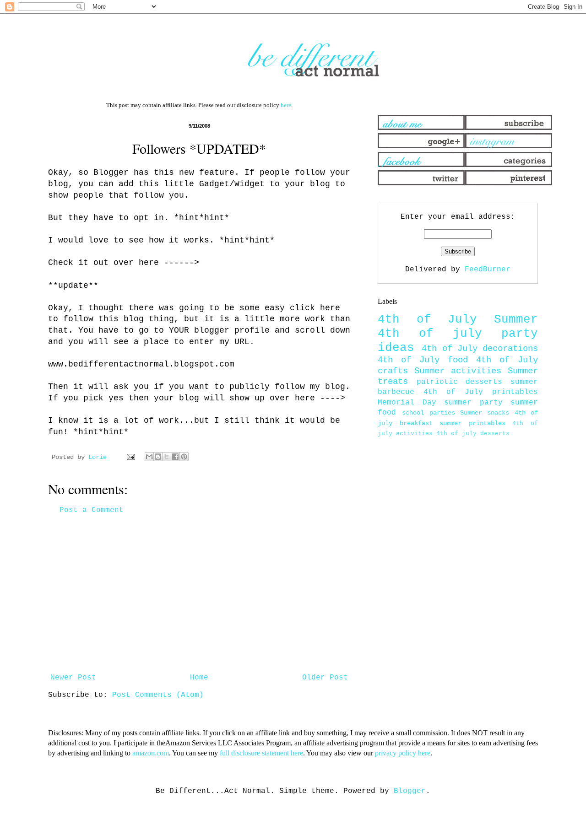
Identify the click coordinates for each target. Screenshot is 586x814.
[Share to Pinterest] (184, 456)
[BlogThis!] (158, 456)
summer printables (472, 423)
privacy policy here (402, 753)
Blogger (410, 791)
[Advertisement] (199, 594)
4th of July (427, 319)
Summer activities (457, 371)
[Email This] (149, 456)
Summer (516, 319)
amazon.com (150, 753)
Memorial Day (407, 403)
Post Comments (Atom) (158, 695)
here (286, 105)
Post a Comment (92, 510)
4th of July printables (480, 392)
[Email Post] (131, 457)
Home (199, 678)
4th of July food (423, 360)
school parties (428, 412)
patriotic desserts (460, 382)
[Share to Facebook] (175, 456)
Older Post (325, 678)
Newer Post (73, 678)
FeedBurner (487, 269)
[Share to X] (166, 456)
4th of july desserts (473, 433)
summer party (473, 403)
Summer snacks (484, 412)
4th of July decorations (480, 349)
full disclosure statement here (261, 753)
